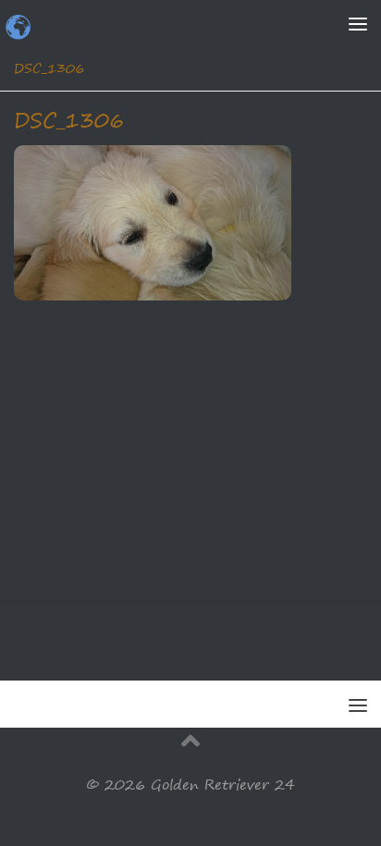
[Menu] (358, 23)
